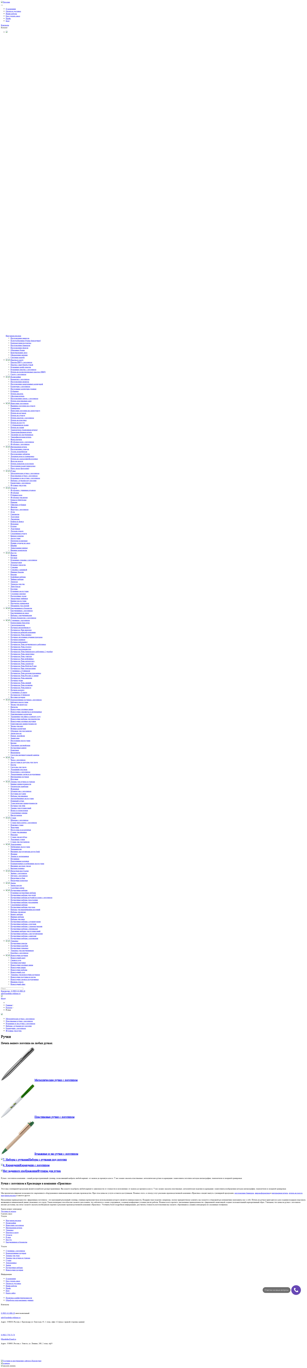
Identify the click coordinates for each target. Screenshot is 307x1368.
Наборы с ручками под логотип (23, 480)
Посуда (13, 553)
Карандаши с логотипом (21, 483)
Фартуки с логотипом (19, 509)
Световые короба (18, 357)
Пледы (13, 765)
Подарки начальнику (19, 642)
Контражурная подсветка (21, 343)
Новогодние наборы (19, 970)
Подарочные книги (18, 748)
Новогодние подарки (19, 955)
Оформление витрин (19, 355)
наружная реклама (8, 1195)
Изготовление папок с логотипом (24, 398)
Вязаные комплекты (19, 550)
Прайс (8, 18)
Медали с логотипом (19, 875)
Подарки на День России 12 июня (24, 675)
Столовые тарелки (18, 593)
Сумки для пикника (19, 832)
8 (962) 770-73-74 (8, 1335)
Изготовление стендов (20, 449)
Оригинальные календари (21, 714)
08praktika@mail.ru (8, 1339)
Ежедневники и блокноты (21, 608)
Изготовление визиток (20, 381)
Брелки (13, 743)
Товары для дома (13, 1255)
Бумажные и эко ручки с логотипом (25, 478)
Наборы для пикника (19, 796)
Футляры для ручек (18, 485)
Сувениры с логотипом (20, 620)
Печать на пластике (19, 420)
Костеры (14, 589)
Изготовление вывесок (20, 338)
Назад (3, 998)
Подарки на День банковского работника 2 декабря (32, 651)
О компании (11, 9)
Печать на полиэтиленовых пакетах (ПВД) (28, 372)
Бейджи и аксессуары (19, 702)
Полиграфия (15, 377)
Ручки (13, 471)
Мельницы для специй (20, 605)
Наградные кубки (18, 878)
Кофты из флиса (17, 521)
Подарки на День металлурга (22, 661)
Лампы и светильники (20, 856)
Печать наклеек (17, 394)
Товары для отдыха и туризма (22, 781)
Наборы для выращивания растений (25, 909)
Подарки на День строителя (22, 663)
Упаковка (14, 941)
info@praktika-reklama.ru (11, 993)
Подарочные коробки (19, 946)
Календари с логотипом (20, 386)
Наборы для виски (18, 912)
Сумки (13, 818)
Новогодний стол (18, 972)
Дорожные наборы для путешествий (25, 931)
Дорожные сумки (18, 839)
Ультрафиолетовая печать (21, 437)
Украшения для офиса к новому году (26, 716)
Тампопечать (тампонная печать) (24, 430)
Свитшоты (15, 514)
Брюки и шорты (17, 536)
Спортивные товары (19, 813)
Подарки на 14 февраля (20, 695)
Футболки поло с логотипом (22, 442)
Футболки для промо (19, 497)
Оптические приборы (19, 786)
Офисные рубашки (18, 504)
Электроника (15, 844)
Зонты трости (16, 885)
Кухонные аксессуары (20, 591)
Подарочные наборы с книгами (23, 936)
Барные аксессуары (18, 601)
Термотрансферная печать (21, 432)
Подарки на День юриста (21, 687)
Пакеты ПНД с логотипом (21, 362)
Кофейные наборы (18, 577)
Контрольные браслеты (20, 623)
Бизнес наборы (17, 914)
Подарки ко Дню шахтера (21, 630)
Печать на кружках (18, 413)
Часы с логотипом (18, 760)
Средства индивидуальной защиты (25, 755)
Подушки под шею (18, 793)
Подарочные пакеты (19, 943)
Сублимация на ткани (20, 425)
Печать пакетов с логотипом (22, 418)
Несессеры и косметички (21, 830)
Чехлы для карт (17, 726)
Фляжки (14, 555)
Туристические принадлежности (24, 803)
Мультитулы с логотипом (21, 791)
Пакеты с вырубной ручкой (22, 365)
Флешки (14, 854)
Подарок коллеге (17, 690)
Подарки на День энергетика (22, 654)
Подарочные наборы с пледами (23, 924)
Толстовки (15, 516)
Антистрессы (16, 733)
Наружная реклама (13, 1220)
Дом (12, 757)
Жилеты (14, 507)
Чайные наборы (17, 579)
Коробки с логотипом (19, 953)
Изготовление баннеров (20, 345)
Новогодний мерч (18, 958)
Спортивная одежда (19, 533)
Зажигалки (15, 738)
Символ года (16, 960)
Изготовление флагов (19, 348)
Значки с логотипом (19, 873)
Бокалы (14, 574)
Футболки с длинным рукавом (23, 490)
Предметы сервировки (20, 603)
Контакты (5, 25)
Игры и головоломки (19, 810)
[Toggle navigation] (2, 5)
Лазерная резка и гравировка (22, 456)
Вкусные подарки (18, 697)
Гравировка (15, 408)
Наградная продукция (19, 871)
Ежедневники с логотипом (22, 610)
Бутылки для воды (18, 565)
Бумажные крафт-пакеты (21, 367)
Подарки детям (17, 680)
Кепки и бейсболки (18, 500)
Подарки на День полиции (21, 685)
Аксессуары (15, 538)
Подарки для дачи (18, 805)
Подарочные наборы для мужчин (24, 900)
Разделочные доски (18, 596)
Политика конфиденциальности (19, 1298)
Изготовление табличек (20, 454)
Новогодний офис (18, 984)
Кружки (14, 557)
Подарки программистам (21, 649)
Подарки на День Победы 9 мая (23, 666)
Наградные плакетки (19, 880)
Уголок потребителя (19, 451)
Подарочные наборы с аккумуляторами (27, 933)
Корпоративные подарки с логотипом (26, 700)
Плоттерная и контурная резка (23, 466)
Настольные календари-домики (23, 389)
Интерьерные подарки (20, 777)
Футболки (15, 492)
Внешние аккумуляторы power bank (25, 851)
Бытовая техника (17, 868)
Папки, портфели (18, 736)
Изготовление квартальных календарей (27, 384)
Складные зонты (17, 888)
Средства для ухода (18, 767)
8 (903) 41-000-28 (8, 1313)
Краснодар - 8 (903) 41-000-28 (13, 991)
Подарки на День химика (21, 635)
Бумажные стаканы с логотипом (24, 560)
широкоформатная (262, 1193)
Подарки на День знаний (21, 683)
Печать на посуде (18, 422)
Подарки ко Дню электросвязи (23, 668)
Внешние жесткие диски (21, 866)
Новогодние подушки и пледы (23, 977)
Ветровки (14, 524)
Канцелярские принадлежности (24, 724)
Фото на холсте (17, 461)
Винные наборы (17, 917)
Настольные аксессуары (20, 740)
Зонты (13, 883)
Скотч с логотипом (18, 374)
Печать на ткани (17, 427)
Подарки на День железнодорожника (26, 673)
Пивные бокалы (17, 572)
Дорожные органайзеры (20, 745)
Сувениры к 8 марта (19, 692)
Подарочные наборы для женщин (24, 902)
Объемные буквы (18, 350)
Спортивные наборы (19, 905)
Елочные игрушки (18, 962)
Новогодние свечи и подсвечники (25, 979)
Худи (13, 512)
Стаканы (14, 567)
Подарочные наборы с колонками (24, 938)
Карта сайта (10, 1293)
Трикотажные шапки (19, 548)
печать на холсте (295, 1193)
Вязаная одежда (17, 982)
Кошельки (15, 750)
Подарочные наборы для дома (23, 907)
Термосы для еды (18, 584)
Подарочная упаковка (19, 948)
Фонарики (15, 789)
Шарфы (14, 545)
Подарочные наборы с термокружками (26, 926)
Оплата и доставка (13, 11)
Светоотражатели (18, 625)
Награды (14, 707)
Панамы (14, 502)
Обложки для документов (21, 731)
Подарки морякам (18, 639)
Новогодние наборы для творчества (25, 719)
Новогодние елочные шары (22, 709)
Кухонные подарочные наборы (23, 893)
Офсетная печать (17, 396)
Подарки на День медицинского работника (28, 644)
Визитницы (15, 752)
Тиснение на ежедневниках (22, 434)
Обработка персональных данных (19, 1300)
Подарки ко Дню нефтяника (22, 659)
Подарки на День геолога (21, 647)
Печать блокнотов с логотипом (23, 618)
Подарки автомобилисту (21, 627)
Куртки (14, 526)
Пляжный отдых (17, 801)
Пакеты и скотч (16, 360)
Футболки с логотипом (20, 444)
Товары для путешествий (21, 808)
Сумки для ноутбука (19, 837)
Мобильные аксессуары (20, 847)
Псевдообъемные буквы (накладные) (26, 340)
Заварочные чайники (19, 598)
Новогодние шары (18, 967)
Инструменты (16, 815)
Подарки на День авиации (21, 678)
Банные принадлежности (21, 784)
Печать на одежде (18, 415)
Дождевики (15, 529)
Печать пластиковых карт (21, 401)
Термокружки (16, 562)
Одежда (13, 488)
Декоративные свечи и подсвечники (25, 774)
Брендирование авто (19, 352)
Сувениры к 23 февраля (20, 671)
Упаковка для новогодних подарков (25, 974)
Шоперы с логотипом (19, 820)
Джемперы (15, 519)
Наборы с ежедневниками (21, 615)
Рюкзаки (14, 834)
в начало (6, 1363)
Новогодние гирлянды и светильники (26, 712)
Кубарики (15, 391)
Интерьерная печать (18, 447)
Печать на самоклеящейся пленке (24, 459)
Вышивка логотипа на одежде (23, 406)
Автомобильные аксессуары (22, 798)
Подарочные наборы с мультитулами (26, 921)
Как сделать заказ (13, 16)
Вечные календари (18, 728)
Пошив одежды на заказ (20, 543)
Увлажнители (16, 849)
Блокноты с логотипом (20, 379)
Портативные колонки (20, 861)
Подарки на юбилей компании (23, 632)
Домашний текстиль (19, 769)
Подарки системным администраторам (26, 637)
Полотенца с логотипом (20, 772)
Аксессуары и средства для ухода (24, 762)
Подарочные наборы (18, 890)
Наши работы (11, 13)
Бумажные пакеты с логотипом (23, 369)
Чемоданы (15, 827)
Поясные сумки (17, 825)
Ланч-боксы (15, 586)
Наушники (15, 859)
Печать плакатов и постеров (22, 463)
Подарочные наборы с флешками (24, 929)
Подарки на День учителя (21, 656)
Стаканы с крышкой (19, 569)
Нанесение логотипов (19, 403)
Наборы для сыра (18, 919)
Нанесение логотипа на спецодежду (25, 410)
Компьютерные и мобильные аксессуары (27, 863)
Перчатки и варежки (19, 541)
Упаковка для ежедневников (22, 950)
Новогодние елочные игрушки (23, 721)
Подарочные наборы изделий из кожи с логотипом (31, 897)
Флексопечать (16, 439)
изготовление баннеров (244, 1193)
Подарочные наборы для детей (23, 895)
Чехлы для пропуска (19, 704)
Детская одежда (17, 531)
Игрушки (14, 779)
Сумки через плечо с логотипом (24, 822)
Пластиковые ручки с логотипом (24, 476)
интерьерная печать (280, 1193)
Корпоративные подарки (16, 1253)
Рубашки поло (16, 495)
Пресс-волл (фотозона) (20, 468)
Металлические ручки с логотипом (25, 473)
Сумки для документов (20, 842)
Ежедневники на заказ (20, 613)
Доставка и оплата (8, 1211)
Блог (8, 21)
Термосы (14, 581)
